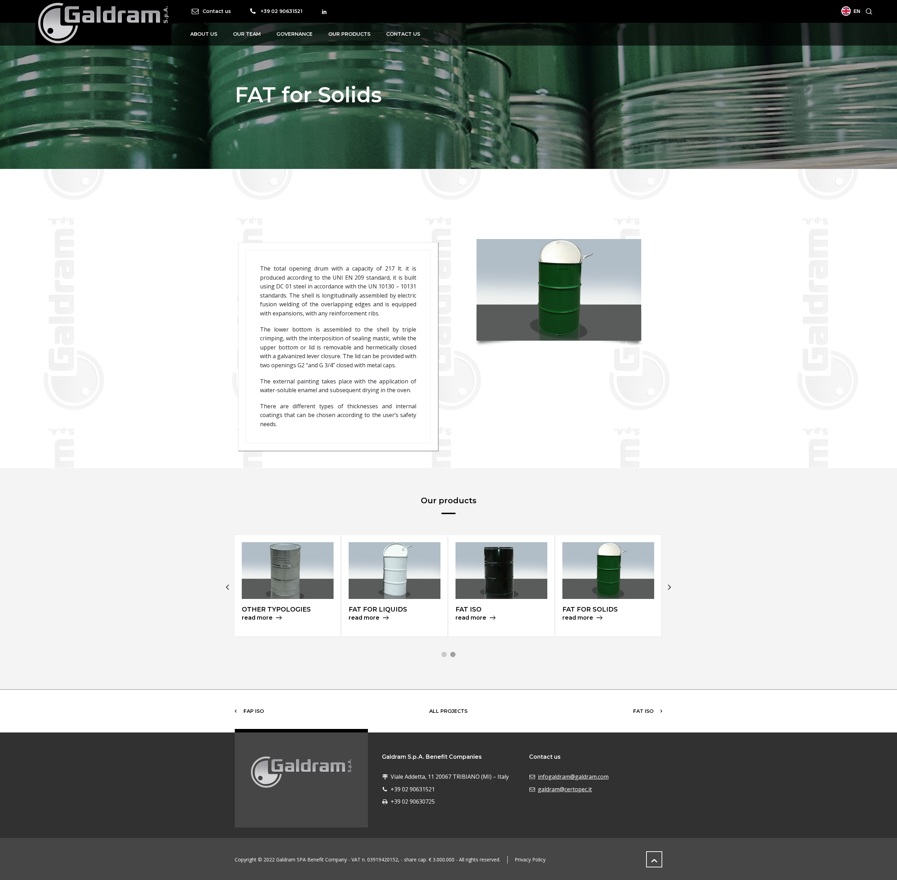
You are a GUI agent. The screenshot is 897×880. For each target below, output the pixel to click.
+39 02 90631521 (281, 11)
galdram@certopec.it (565, 789)
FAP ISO (254, 711)
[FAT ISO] (501, 570)
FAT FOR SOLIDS (590, 609)
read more (257, 617)
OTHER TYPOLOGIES (276, 609)
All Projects (448, 711)
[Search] (867, 11)
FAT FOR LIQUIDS (378, 609)
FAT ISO (468, 609)
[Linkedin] (324, 12)
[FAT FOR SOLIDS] (608, 570)
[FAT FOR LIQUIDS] (394, 570)
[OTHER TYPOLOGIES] (288, 570)
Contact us (217, 11)
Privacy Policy (530, 859)
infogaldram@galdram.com (573, 776)
